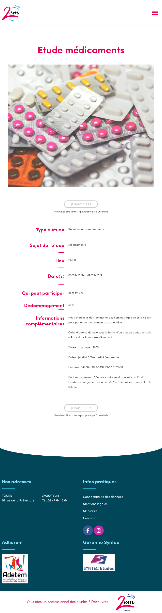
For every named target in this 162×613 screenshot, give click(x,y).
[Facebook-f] (88, 530)
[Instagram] (99, 530)
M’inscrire (90, 511)
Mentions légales (95, 503)
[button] (155, 13)
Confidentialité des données (103, 496)
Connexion (90, 518)
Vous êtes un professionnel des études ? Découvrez (68, 601)
